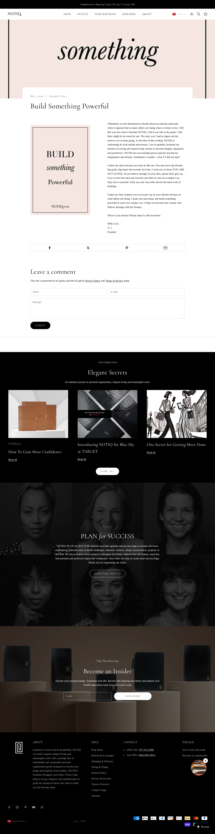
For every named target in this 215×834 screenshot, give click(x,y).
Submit (40, 325)
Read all (12, 459)
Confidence (14, 443)
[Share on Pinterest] (127, 247)
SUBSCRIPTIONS (105, 14)
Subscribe (133, 696)
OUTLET (82, 14)
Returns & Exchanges (102, 755)
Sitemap (95, 795)
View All (107, 471)
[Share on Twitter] (88, 247)
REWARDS (129, 14)
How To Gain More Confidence (35, 451)
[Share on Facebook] (49, 247)
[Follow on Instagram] (17, 807)
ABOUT (147, 14)
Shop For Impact (107, 573)
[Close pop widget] (205, 760)
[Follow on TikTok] (41, 807)
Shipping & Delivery (102, 761)
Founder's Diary (58, 96)
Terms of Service (114, 280)
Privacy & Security (101, 778)
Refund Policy (98, 773)
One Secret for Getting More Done (176, 444)
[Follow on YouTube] (33, 807)
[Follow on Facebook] (9, 807)
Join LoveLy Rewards (193, 749)
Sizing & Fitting (99, 767)
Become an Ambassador (194, 755)
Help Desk (97, 749)
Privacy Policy (92, 280)
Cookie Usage (98, 790)
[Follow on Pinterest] (25, 807)
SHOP (67, 14)
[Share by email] (165, 247)
